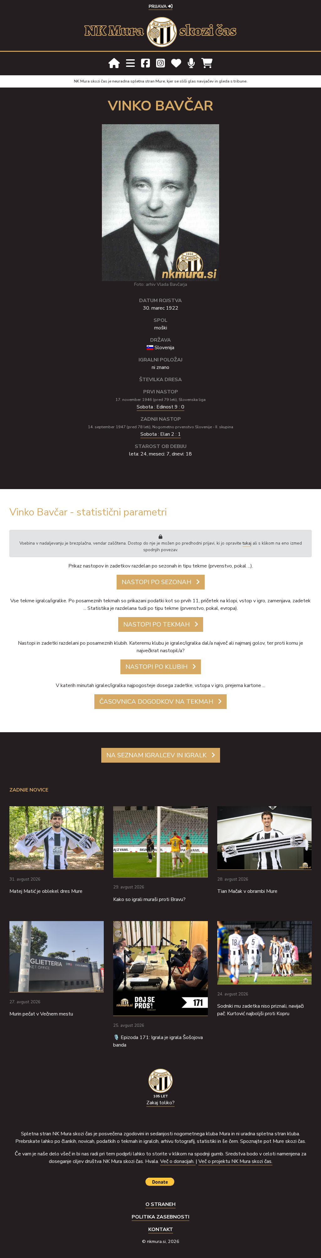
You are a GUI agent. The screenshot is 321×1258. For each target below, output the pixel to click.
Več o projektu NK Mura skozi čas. (235, 1161)
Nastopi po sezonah (156, 582)
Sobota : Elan (160, 434)
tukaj (247, 543)
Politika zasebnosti (160, 1216)
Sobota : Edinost (160, 406)
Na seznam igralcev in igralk (156, 755)
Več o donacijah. (178, 1161)
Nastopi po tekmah (156, 624)
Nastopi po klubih (156, 667)
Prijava (158, 6)
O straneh (160, 1204)
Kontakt (160, 1229)
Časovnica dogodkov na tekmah (156, 701)
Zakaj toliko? (160, 1102)
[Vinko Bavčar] (160, 202)
